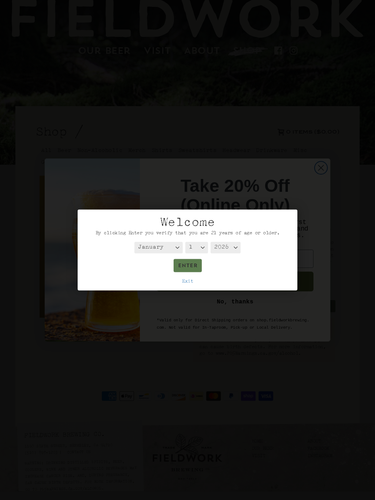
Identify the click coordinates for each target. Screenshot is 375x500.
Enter (187, 266)
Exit (187, 281)
